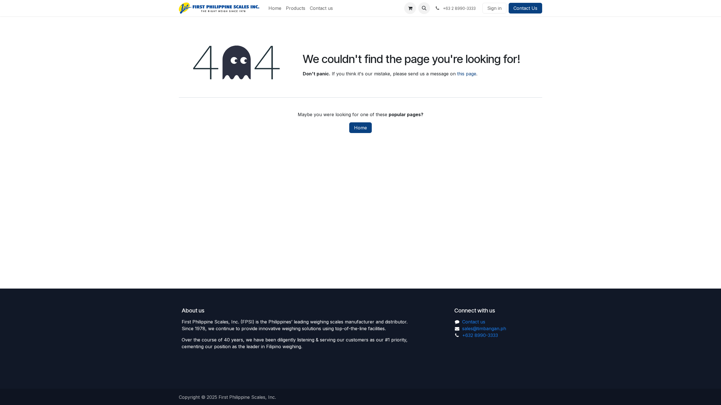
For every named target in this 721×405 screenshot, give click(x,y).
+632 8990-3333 (480, 335)
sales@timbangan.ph (484, 328)
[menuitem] (275, 8)
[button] (424, 8)
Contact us (473, 322)
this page (466, 73)
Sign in (494, 8)
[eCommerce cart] (410, 8)
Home (360, 127)
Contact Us (525, 8)
